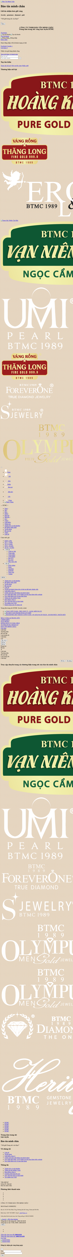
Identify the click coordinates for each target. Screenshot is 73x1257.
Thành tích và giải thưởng (12, 526)
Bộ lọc (3, 644)
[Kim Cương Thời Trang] (30, 399)
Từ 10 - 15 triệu (9, 547)
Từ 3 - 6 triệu (9, 544)
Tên (2, 1251)
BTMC (7, 1122)
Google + (10, 46)
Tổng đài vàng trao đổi (11, 1234)
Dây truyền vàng (17, 65)
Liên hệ (7, 534)
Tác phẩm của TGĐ (11, 603)
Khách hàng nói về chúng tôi (13, 605)
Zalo (4, 1238)
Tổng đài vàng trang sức (13, 1236)
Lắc (9, 496)
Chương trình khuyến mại (12, 1174)
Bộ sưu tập (8, 531)
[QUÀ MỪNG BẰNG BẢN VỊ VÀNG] (24, 165)
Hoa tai (10, 487)
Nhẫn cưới (25, 65)
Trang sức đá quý (6, 65)
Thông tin (7, 524)
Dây (9, 481)
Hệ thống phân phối (11, 527)
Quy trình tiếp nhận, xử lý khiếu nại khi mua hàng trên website (23, 594)
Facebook (4, 46)
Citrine (10, 574)
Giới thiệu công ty (10, 591)
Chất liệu (7, 549)
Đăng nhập (4, 39)
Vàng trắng (11, 555)
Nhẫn (9, 484)
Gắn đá (7, 563)
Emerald (10, 570)
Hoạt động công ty (10, 599)
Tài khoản (4, 33)
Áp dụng (69, 661)
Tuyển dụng (8, 529)
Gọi (2, 1238)
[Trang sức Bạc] (22, 421)
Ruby (10, 567)
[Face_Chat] (5, 1240)
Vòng (10, 500)
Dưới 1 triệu (8, 541)
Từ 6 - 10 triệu (9, 546)
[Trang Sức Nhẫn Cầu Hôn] (9, 220)
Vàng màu (11, 553)
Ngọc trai (11, 572)
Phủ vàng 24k (12, 561)
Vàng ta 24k (12, 551)
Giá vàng (3, 628)
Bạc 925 (10, 560)
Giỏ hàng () (4, 48)
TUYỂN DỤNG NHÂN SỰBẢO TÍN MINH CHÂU (9, 625)
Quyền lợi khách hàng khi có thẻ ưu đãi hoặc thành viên (21, 589)
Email (3, 1253)
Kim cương (11, 565)
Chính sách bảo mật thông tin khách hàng (17, 593)
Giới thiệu (8, 522)
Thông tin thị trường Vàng (12, 598)
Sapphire (11, 569)
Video (11, 502)
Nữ (9, 476)
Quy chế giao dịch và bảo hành (14, 601)
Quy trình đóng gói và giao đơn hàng (16, 596)
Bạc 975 (10, 558)
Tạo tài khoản (5, 36)
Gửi (3, 1255)
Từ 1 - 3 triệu (9, 542)
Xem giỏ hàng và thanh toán (9, 54)
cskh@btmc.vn (23, 1213)
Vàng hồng (11, 556)
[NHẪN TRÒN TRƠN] (24, 381)
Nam (8, 472)
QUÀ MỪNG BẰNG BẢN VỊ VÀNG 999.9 (10, 622)
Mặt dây (10, 492)
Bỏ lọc (3, 642)
